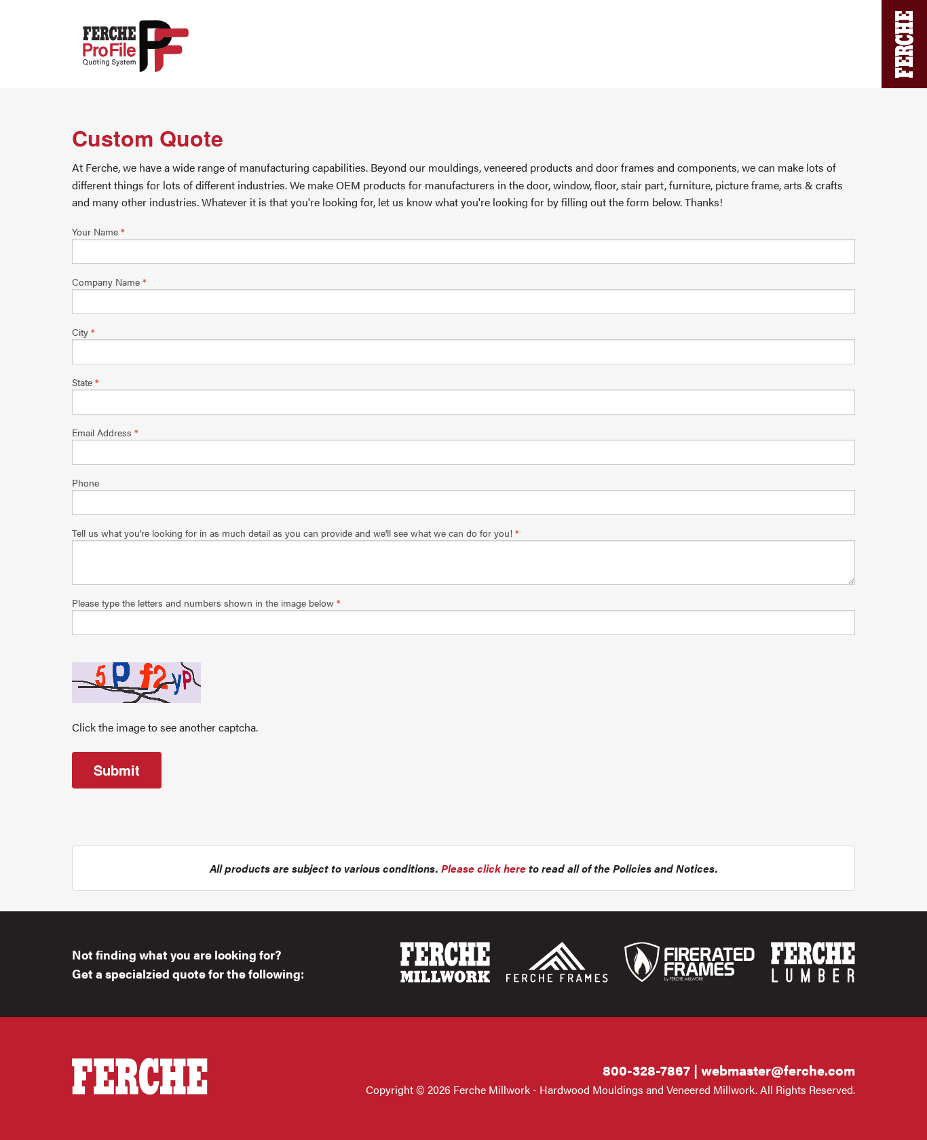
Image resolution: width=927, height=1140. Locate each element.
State (85, 382)
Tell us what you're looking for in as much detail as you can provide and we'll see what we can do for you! (295, 532)
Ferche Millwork (151, 46)
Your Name (98, 231)
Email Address (105, 432)
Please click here (483, 868)
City (83, 332)
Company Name (109, 281)
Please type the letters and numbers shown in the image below (206, 602)
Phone (85, 482)
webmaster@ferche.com (778, 1070)
